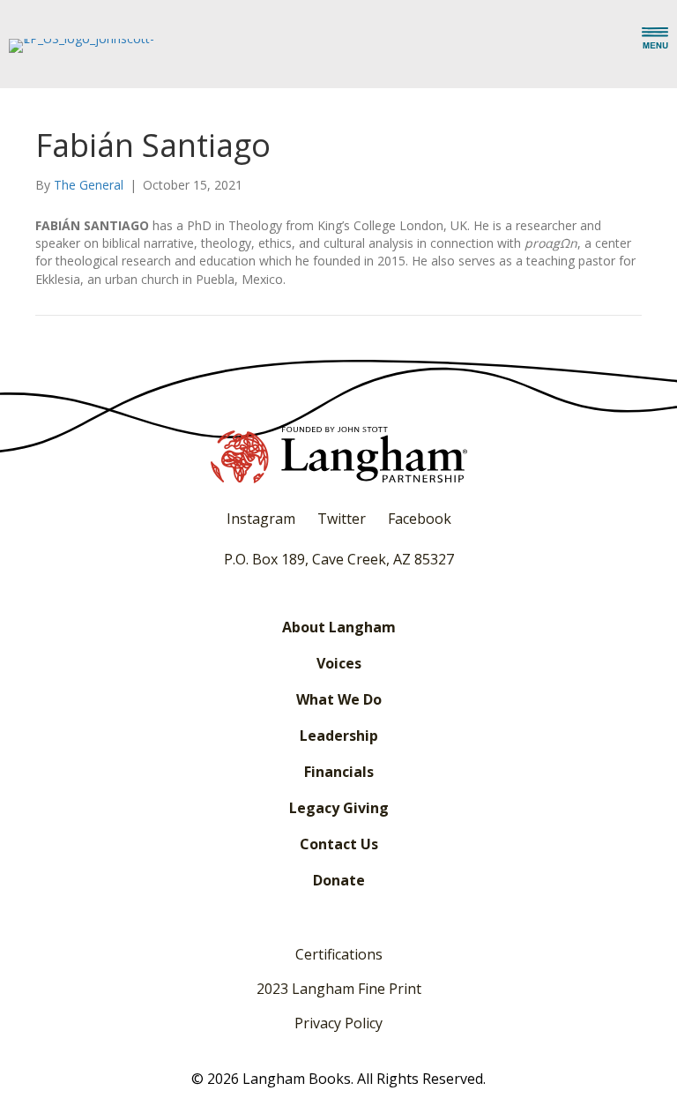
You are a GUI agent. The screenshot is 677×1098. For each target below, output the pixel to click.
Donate (339, 880)
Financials (339, 771)
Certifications (339, 954)
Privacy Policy (338, 1023)
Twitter (341, 518)
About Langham (339, 627)
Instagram (261, 518)
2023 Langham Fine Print (339, 988)
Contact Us (339, 844)
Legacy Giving (339, 808)
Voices (338, 663)
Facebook (419, 518)
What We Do (339, 699)
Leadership (339, 735)
